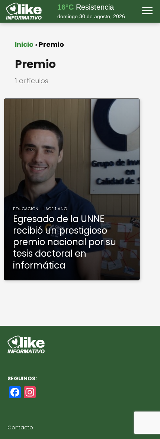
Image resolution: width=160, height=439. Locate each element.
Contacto (20, 427)
